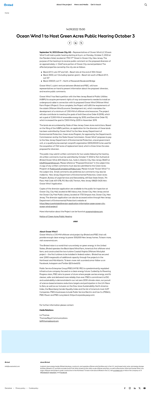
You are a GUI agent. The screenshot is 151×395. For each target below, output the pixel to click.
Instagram (53, 372)
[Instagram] (129, 388)
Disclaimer (8, 388)
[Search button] (146, 4)
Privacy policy (20, 388)
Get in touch (96, 5)
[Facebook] (124, 388)
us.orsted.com (118, 370)
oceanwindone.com (94, 211)
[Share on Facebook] (70, 43)
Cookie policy (33, 388)
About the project (64, 5)
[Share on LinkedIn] (75, 43)
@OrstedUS (45, 372)
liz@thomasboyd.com (49, 321)
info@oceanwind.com (12, 366)
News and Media (81, 5)
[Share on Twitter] (81, 43)
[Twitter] (139, 388)
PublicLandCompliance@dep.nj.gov (65, 169)
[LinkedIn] (134, 388)
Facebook (63, 372)
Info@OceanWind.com (49, 163)
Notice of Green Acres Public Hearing (56, 216)
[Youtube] (144, 388)
